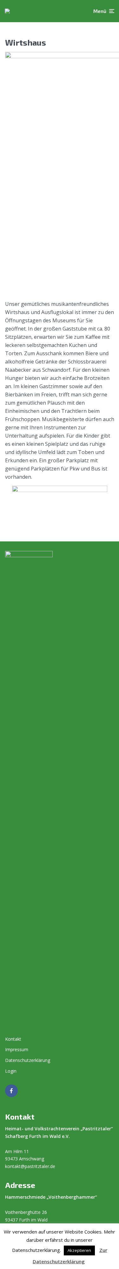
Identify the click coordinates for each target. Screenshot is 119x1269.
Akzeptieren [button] (79, 1250)
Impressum (16, 1049)
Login (11, 1071)
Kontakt (13, 1039)
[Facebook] (11, 1090)
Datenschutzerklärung (27, 1060)
